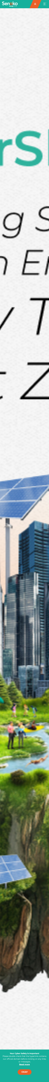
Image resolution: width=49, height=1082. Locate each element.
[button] (35, 4)
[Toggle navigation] (45, 4)
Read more (24, 1064)
